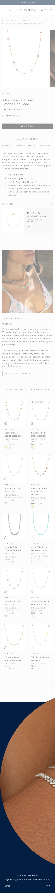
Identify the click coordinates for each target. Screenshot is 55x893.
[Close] (50, 706)
